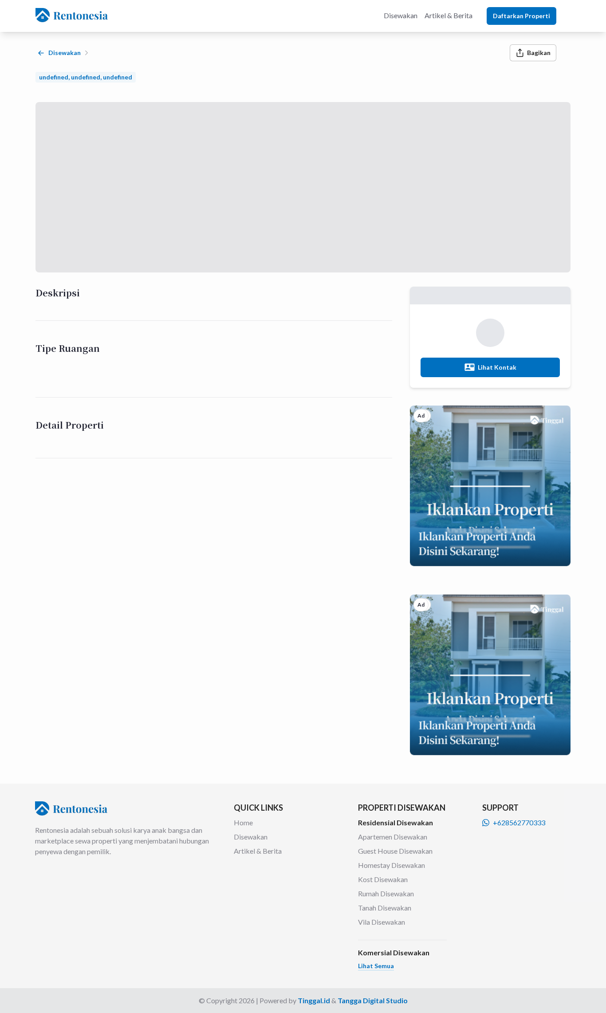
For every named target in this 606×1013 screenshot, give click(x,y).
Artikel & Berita (258, 851)
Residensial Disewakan (395, 822)
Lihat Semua (376, 966)
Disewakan (251, 836)
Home (243, 822)
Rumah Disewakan (386, 893)
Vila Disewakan (381, 922)
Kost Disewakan (383, 879)
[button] (376, 966)
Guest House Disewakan (395, 851)
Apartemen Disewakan (392, 836)
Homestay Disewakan (391, 865)
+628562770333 (519, 822)
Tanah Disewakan (384, 907)
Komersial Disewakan (393, 952)
